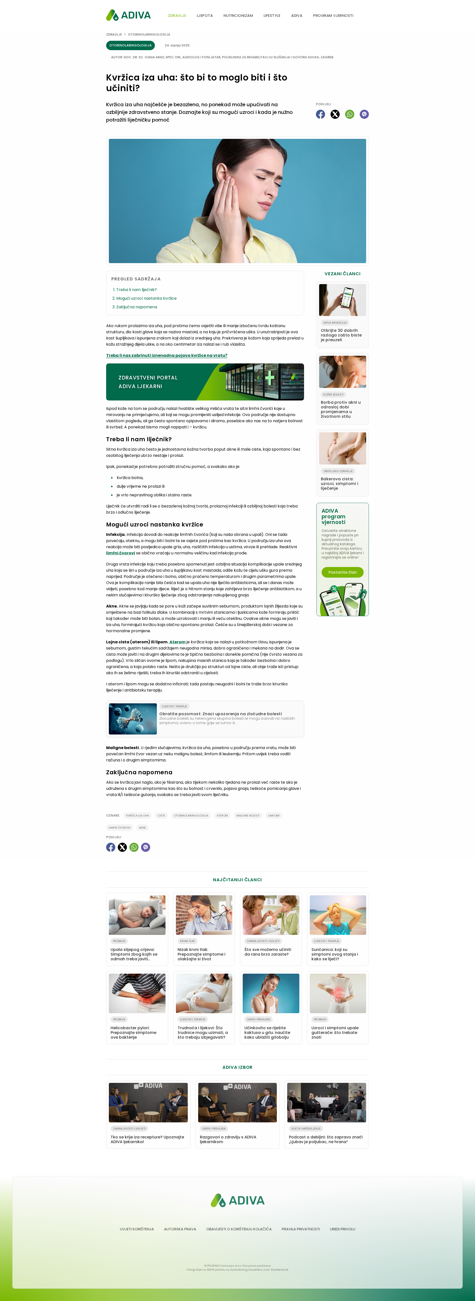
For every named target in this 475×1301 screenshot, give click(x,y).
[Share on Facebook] (320, 114)
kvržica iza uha (137, 816)
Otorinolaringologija (149, 34)
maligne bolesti (248, 816)
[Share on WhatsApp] (349, 114)
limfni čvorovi (120, 553)
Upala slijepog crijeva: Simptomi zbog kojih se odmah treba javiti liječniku (134, 951)
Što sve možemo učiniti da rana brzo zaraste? (267, 948)
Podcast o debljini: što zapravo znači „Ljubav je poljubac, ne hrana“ (326, 1136)
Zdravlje (177, 15)
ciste (161, 816)
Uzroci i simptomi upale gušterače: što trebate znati (334, 1028)
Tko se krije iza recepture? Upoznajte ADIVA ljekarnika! (147, 1136)
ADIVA (296, 15)
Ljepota (205, 15)
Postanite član (343, 572)
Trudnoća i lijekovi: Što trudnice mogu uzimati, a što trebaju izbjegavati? (203, 1028)
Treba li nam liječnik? (137, 290)
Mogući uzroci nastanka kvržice (147, 298)
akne (142, 828)
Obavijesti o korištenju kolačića (239, 1229)
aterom (222, 816)
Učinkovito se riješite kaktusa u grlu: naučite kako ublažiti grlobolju (267, 1028)
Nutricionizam (238, 15)
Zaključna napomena (137, 307)
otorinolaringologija (191, 816)
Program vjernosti (333, 15)
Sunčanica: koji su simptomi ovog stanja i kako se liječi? (334, 950)
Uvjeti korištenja (137, 1229)
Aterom (177, 642)
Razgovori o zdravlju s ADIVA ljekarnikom (228, 1136)
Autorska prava (180, 1229)
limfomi (274, 816)
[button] (367, 16)
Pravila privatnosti (301, 1229)
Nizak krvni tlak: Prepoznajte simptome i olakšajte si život (201, 950)
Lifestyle (272, 15)
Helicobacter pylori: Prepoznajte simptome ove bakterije (133, 1028)
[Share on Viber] (364, 114)
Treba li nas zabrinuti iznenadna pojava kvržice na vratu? (166, 355)
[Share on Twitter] (335, 114)
